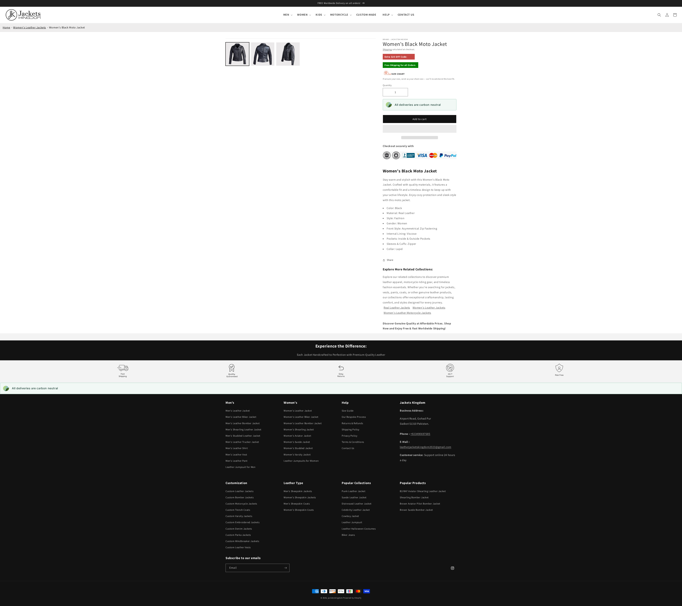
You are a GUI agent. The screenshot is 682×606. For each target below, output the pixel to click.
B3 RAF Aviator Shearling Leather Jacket (423, 491)
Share (390, 259)
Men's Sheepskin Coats (297, 503)
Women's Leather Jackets (29, 27)
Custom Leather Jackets (239, 491)
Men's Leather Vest (236, 454)
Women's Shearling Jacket (299, 429)
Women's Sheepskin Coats (299, 509)
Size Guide (348, 410)
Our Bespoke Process (354, 416)
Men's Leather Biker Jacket (241, 416)
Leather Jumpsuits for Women (301, 460)
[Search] (659, 15)
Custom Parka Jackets (238, 534)
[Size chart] (394, 74)
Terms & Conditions (353, 442)
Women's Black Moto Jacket (67, 27)
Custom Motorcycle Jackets (241, 503)
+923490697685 (420, 434)
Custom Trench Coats (238, 509)
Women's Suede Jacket (297, 442)
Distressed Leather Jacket (357, 503)
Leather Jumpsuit (352, 522)
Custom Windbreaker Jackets (242, 541)
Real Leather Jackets (397, 307)
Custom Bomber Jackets (240, 497)
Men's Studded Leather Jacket (243, 435)
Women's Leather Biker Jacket (301, 416)
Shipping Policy (350, 429)
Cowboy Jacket (350, 516)
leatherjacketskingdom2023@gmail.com (425, 447)
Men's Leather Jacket (238, 410)
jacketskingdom (335, 598)
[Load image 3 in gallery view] (288, 54)
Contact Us (348, 448)
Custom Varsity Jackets (239, 516)
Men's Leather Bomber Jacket (243, 423)
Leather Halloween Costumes (359, 528)
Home (6, 27)
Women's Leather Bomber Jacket (303, 423)
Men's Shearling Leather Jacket (243, 429)
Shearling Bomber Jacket (414, 497)
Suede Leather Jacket (354, 497)
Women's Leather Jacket (298, 410)
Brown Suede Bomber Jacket (416, 509)
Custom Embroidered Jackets (243, 522)
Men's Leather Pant (237, 460)
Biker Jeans (348, 534)
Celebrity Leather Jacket (356, 509)
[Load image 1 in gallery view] (237, 54)
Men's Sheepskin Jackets (298, 491)
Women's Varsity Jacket (297, 454)
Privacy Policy (349, 435)
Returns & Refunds (352, 423)
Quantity (387, 85)
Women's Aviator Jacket (297, 435)
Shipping (387, 49)
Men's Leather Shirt (237, 448)
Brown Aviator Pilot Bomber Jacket (420, 503)
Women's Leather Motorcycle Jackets (407, 313)
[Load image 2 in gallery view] (263, 54)
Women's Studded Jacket (298, 448)
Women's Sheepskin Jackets (300, 497)
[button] (419, 129)
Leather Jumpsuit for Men (240, 467)
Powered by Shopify (352, 598)
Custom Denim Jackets (239, 528)
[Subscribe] (285, 568)
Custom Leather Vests (238, 547)
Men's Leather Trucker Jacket (242, 442)
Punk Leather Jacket (353, 491)
